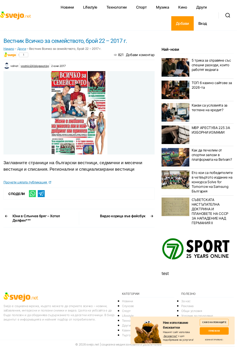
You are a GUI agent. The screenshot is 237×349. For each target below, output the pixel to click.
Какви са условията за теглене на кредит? (209, 107)
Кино (182, 7)
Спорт (141, 7)
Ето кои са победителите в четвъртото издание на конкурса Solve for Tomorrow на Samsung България (212, 181)
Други (201, 7)
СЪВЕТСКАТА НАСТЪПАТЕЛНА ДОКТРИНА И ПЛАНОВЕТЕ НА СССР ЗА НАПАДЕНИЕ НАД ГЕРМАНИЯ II (210, 211)
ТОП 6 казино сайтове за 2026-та (212, 85)
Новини (67, 7)
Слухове (128, 306)
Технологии (116, 7)
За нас (185, 301)
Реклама (187, 306)
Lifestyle (90, 7)
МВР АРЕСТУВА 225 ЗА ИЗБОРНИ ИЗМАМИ (211, 130)
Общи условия (191, 311)
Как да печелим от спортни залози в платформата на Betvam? (212, 155)
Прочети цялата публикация (25, 182)
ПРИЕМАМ (214, 330)
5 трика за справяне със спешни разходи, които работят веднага (211, 65)
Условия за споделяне (197, 316)
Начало (8, 48)
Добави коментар (140, 55)
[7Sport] (198, 249)
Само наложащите (214, 322)
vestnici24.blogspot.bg (35, 66)
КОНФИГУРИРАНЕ (213, 340)
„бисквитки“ (170, 336)
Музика (162, 7)
